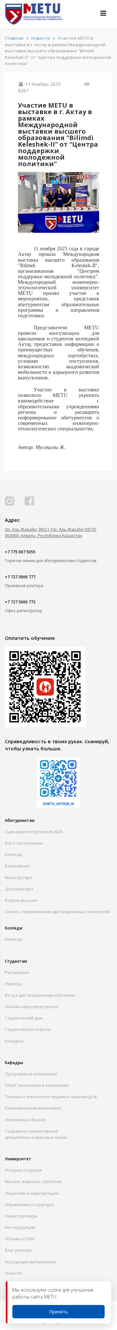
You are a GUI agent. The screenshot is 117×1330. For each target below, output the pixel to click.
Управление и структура (29, 1204)
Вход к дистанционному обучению (40, 995)
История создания (23, 1170)
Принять (58, 1312)
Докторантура (19, 889)
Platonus (13, 984)
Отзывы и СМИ (20, 1239)
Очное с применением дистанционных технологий (57, 912)
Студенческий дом (24, 1018)
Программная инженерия (31, 1074)
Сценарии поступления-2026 (34, 832)
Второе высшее (21, 900)
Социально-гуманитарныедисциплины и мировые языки (36, 1134)
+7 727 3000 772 (20, 602)
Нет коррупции (20, 1227)
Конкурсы (14, 1041)
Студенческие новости (28, 1029)
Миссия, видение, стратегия (33, 1181)
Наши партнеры (21, 1216)
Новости (13, 1273)
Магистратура (18, 877)
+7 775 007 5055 (20, 552)
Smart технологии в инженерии (37, 1085)
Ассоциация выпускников (30, 1262)
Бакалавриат (17, 866)
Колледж (13, 854)
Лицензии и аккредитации (32, 1193)
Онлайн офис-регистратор (31, 1006)
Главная (14, 38)
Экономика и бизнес (25, 1120)
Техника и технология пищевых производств (51, 1097)
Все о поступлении (24, 843)
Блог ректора (18, 1250)
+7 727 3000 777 (20, 577)
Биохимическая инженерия (33, 1108)
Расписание (17, 972)
